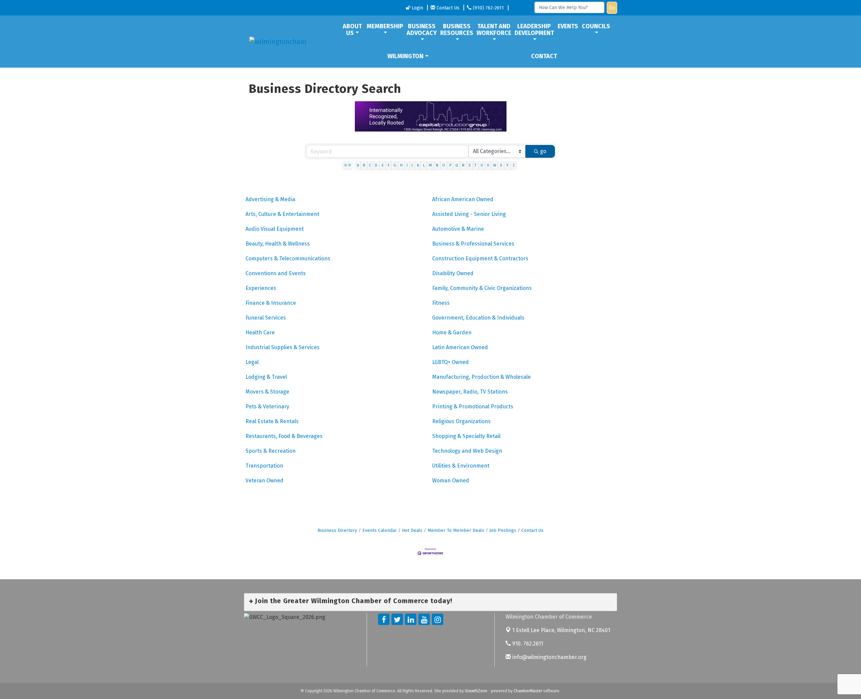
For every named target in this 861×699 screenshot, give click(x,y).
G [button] (395, 165)
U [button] (482, 165)
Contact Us (532, 530)
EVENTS (568, 26)
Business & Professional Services (473, 244)
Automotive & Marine (458, 229)
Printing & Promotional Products (472, 406)
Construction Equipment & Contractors (480, 258)
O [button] (443, 165)
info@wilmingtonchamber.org (549, 657)
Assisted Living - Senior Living (469, 214)
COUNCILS (596, 26)
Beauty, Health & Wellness (278, 244)
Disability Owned (453, 273)
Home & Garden (452, 332)
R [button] (463, 165)
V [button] (488, 165)
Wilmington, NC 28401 (561, 630)
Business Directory (337, 530)
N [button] (437, 165)
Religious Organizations (461, 421)
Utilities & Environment (460, 466)
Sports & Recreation (271, 451)
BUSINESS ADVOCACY (422, 30)
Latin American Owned (460, 347)
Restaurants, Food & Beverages (284, 436)
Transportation (264, 466)
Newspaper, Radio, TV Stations (470, 392)
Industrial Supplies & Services (283, 347)
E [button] (383, 165)
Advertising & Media (270, 199)
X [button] (501, 165)
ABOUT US (352, 30)
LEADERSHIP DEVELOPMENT (534, 30)
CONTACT (544, 56)
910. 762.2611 (527, 643)
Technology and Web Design (467, 451)
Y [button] (507, 165)
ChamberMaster (528, 691)
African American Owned (462, 199)
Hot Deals (412, 530)
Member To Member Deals (455, 530)
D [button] (376, 165)
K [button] (418, 165)
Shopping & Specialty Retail (466, 436)
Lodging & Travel (266, 377)
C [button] (370, 165)
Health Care (260, 332)
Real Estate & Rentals (272, 421)
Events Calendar (379, 530)
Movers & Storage (267, 392)
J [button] (412, 165)
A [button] (358, 165)
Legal (252, 362)
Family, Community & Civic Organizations (482, 288)
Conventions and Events (276, 273)
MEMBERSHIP (385, 26)
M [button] (430, 165)
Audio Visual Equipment (275, 229)
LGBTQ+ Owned (450, 362)
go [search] (543, 151)
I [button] (407, 165)
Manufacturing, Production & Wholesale (481, 377)
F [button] (388, 165)
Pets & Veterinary (267, 406)
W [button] (494, 165)
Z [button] (514, 165)
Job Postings (502, 530)
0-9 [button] (347, 165)
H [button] (401, 165)
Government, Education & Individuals (478, 318)
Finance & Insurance (271, 303)
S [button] (470, 165)
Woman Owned (450, 480)
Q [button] (456, 165)
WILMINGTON (405, 56)
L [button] (424, 165)
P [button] (450, 165)
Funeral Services (266, 318)
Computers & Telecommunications (288, 258)
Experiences (261, 288)
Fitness (441, 303)
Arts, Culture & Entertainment (282, 214)
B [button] (364, 165)
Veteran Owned (265, 480)
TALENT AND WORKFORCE (494, 30)
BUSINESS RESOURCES (456, 30)
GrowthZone (476, 691)
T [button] (475, 165)
